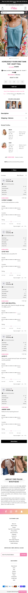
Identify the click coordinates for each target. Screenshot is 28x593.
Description (5, 113)
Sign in (5, 93)
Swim (14, 567)
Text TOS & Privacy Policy (14, 529)
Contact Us (14, 536)
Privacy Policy (14, 531)
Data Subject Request (14, 539)
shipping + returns (7, 118)
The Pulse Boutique (17, 591)
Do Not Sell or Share (14, 541)
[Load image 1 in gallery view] (14, 35)
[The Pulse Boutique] (14, 8)
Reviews (14, 538)
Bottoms (14, 573)
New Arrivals (14, 566)
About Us (14, 523)
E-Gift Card (14, 578)
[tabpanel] (14, 35)
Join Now (23, 554)
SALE (14, 580)
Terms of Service (14, 532)
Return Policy (14, 525)
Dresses (14, 571)
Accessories (14, 576)
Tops (14, 569)
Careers (14, 527)
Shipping (14, 534)
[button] (14, 74)
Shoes (14, 575)
